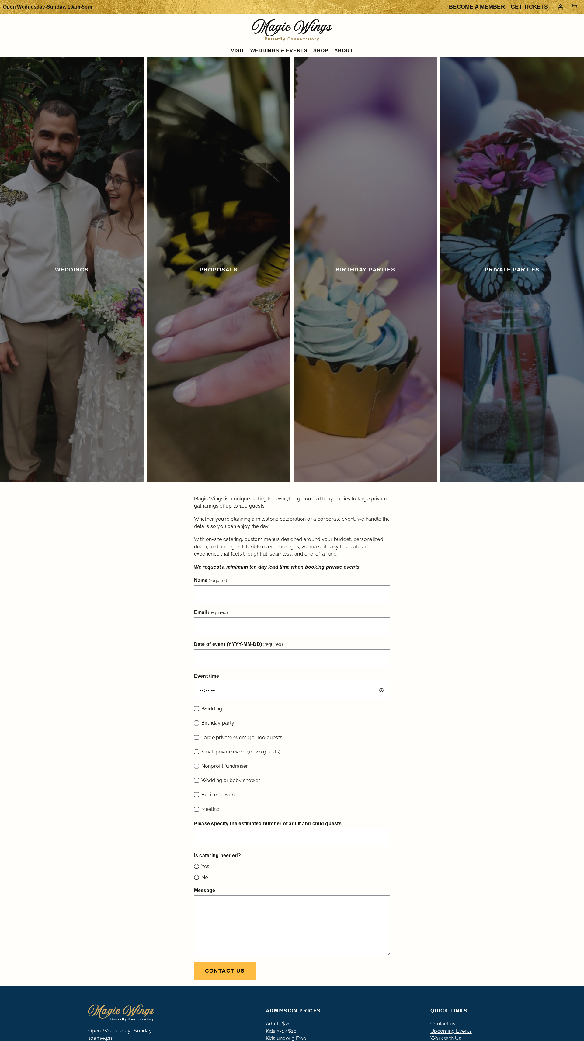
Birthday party (218, 723)
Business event (218, 795)
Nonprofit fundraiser (224, 766)
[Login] (560, 7)
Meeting (210, 809)
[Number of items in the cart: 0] (574, 7)
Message (204, 890)
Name (211, 580)
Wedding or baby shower (230, 780)
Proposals (219, 270)
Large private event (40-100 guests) (242, 737)
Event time (206, 676)
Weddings (72, 270)
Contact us (225, 971)
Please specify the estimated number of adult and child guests (268, 823)
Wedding (211, 709)
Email (211, 612)
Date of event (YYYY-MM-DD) (238, 644)
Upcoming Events (451, 1031)
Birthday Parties (365, 270)
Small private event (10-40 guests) (240, 752)
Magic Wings (292, 28)
